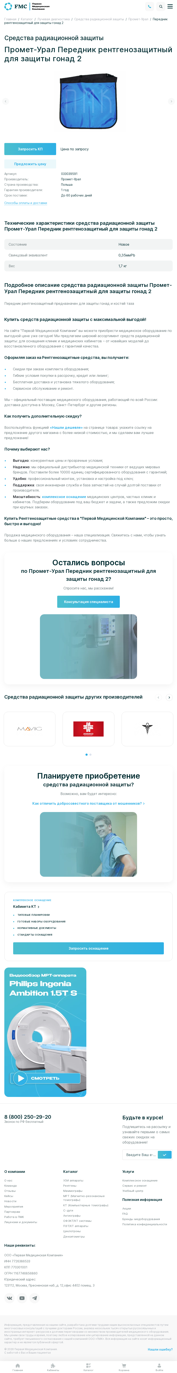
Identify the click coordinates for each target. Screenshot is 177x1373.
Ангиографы (72, 1215)
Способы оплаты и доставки (25, 203)
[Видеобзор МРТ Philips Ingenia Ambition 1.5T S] (45, 1032)
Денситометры (74, 1236)
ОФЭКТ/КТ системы (77, 1220)
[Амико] (88, 729)
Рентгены (69, 1185)
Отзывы (10, 1190)
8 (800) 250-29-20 (27, 1117)
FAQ (125, 1213)
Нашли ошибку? (160, 1349)
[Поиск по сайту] (160, 6)
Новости (10, 1201)
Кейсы (8, 1196)
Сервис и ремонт (134, 1185)
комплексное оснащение (64, 497)
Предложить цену (30, 164)
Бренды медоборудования (141, 1219)
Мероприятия (13, 1206)
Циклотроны (72, 1231)
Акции (126, 1208)
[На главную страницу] (27, 6)
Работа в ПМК (14, 1217)
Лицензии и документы (20, 1222)
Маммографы (72, 1190)
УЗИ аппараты (73, 1180)
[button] (5, 101)
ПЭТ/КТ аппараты (75, 1226)
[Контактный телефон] (149, 6)
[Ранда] (147, 729)
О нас (8, 1180)
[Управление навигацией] (170, 6)
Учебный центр (133, 1190)
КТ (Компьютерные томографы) (85, 1205)
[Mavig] (29, 729)
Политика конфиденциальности (144, 1224)
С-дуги (68, 1210)
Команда (10, 1185)
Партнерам (12, 1211)
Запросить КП (30, 149)
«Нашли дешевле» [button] (67, 427)
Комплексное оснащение (140, 1180)
